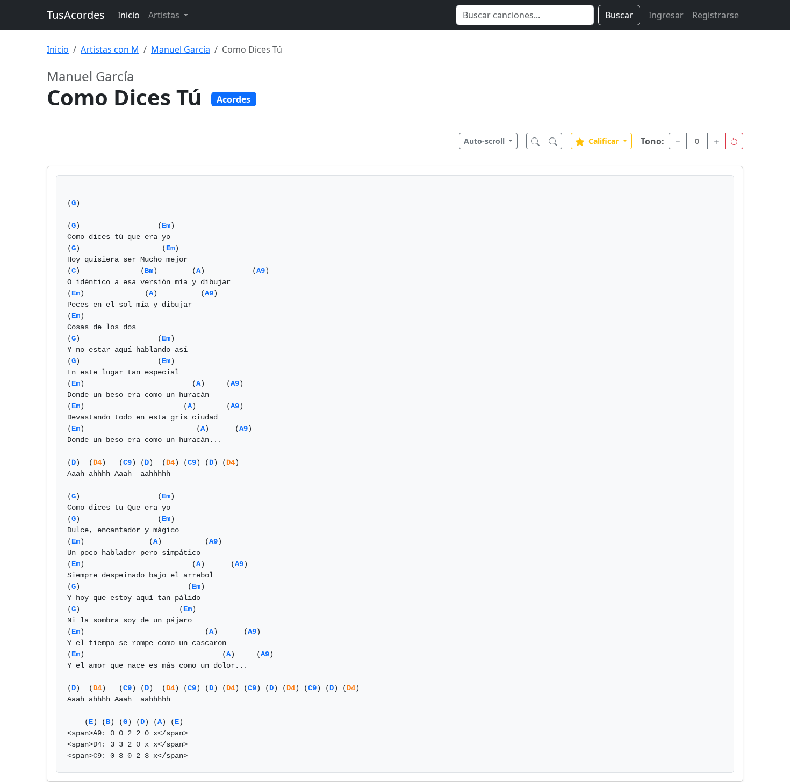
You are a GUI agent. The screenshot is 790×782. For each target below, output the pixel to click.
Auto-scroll (485, 141)
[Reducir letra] (535, 141)
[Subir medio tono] (716, 141)
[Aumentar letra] (553, 141)
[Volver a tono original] (734, 141)
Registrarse (715, 15)
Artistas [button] (165, 15)
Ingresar (666, 15)
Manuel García (180, 49)
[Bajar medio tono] (678, 141)
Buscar (619, 15)
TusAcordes (76, 15)
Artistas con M (110, 49)
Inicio (129, 15)
